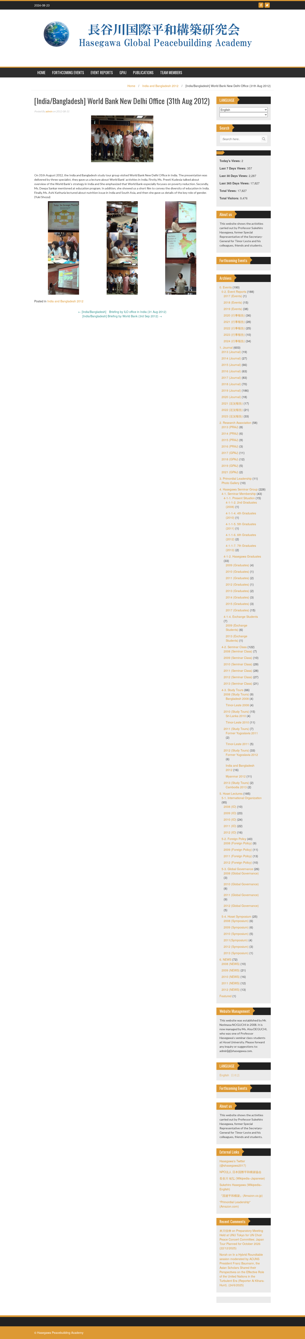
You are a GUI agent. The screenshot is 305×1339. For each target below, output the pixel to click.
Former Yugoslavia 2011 (242, 733)
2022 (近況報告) (232, 410)
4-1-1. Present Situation (239, 498)
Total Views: (229, 191)
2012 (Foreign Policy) (238, 862)
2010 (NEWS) (231, 977)
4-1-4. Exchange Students (241, 616)
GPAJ (123, 72)
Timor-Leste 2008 (237, 705)
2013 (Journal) (231, 352)
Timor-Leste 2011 (237, 744)
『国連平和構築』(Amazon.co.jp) (241, 1195)
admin (48, 111)
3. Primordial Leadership (236, 478)
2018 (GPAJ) (230, 459)
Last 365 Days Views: (235, 183)
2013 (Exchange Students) (236, 638)
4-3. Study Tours (232, 690)
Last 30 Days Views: (234, 176)
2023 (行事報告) (234, 334)
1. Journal (226, 347)
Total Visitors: (230, 198)
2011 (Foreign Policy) (238, 856)
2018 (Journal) (231, 384)
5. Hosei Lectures (231, 793)
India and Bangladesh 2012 (160, 86)
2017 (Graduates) (237, 610)
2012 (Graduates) (237, 584)
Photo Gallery (230, 483)
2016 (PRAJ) (230, 446)
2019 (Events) (233, 309)
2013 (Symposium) (236, 953)
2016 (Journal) (231, 371)
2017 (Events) (233, 296)
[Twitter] (267, 5)
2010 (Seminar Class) (238, 664)
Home (131, 86)
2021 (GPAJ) (230, 472)
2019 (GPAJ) (230, 466)
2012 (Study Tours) (236, 750)
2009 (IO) (230, 813)
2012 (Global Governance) (241, 906)
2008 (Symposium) (236, 921)
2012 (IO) (230, 832)
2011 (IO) (230, 826)
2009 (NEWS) (231, 970)
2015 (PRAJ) (230, 440)
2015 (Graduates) (237, 604)
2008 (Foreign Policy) (238, 843)
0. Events (226, 287)
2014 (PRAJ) (230, 433)
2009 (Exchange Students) (236, 627)
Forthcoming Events (68, 72)
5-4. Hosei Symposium (236, 916)
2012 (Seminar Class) (238, 677)
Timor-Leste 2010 (237, 722)
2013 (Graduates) (237, 591)
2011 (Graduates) (237, 578)
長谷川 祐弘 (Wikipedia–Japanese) (242, 1178)
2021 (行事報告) (234, 322)
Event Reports (102, 72)
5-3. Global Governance (237, 869)
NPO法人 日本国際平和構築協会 (240, 1172)
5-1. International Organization (242, 798)
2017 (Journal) (231, 377)
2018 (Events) (233, 302)
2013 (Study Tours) (236, 783)
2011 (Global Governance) (241, 895)
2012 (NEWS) (231, 989)
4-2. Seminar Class (234, 647)
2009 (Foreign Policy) (238, 849)
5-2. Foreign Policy (234, 839)
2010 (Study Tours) (236, 711)
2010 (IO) (230, 819)
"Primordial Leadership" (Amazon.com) (235, 1204)
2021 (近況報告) (232, 403)
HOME (41, 72)
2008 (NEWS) (231, 964)
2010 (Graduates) (237, 571)
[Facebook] (261, 5)
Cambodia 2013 (236, 787)
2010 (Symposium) (236, 934)
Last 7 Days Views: (233, 168)
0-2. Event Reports (234, 291)
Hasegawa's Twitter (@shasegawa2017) (233, 1163)
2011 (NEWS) (231, 983)
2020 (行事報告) (234, 315)
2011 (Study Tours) (236, 729)
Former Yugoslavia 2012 (242, 755)
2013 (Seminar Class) (238, 683)
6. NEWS (225, 959)
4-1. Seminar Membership (239, 494)
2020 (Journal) (231, 397)
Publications (143, 72)
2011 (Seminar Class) (238, 670)
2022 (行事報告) (234, 328)
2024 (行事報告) (234, 341)
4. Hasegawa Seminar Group (239, 489)
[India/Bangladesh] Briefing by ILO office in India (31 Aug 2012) (122, 312)
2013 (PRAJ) (230, 427)
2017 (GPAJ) (230, 453)
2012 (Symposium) (236, 946)
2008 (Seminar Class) (238, 651)
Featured (226, 996)
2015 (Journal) (231, 365)
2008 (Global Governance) (241, 873)
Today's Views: (231, 161)
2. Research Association (235, 423)
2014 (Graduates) (237, 597)
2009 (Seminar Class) (238, 658)
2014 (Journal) (231, 358)
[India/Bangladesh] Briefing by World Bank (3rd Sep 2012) (122, 316)
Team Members (171, 72)
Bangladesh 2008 (237, 698)
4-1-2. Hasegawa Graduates (242, 556)
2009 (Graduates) (237, 565)
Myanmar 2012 (236, 776)
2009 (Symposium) (236, 927)
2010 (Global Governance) (241, 884)
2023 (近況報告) (232, 416)
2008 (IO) (230, 806)
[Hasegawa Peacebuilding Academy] (151, 38)
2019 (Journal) (231, 390)
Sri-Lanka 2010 (236, 716)
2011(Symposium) (236, 940)
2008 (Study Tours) (236, 694)
